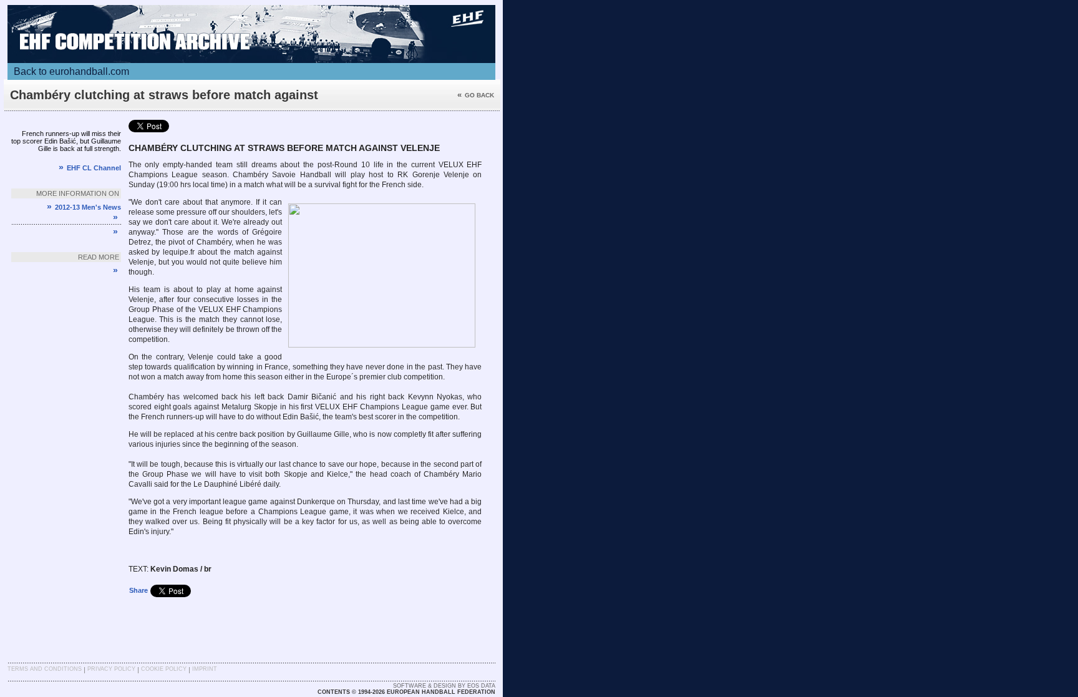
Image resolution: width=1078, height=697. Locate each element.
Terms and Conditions (44, 669)
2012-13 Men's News (84, 207)
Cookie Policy (164, 669)
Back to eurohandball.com (71, 71)
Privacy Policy (111, 669)
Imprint (204, 669)
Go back (475, 95)
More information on (77, 193)
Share (138, 590)
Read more (98, 257)
